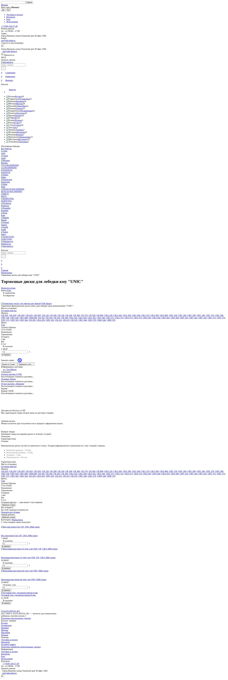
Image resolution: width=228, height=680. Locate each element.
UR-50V (37, 315)
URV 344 (193, 318)
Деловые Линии (8, 379)
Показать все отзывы (10, 512)
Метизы (19, 104)
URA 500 (154, 315)
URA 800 (164, 315)
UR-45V (29, 315)
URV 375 (5, 320)
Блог (8, 19)
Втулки (18, 96)
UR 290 (53, 315)
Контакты (10, 17)
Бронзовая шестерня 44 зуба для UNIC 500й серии (23, 579)
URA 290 (127, 315)
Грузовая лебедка (8, 311)
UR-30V (21, 315)
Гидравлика (24, 99)
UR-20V (4, 315)
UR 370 (84, 315)
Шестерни (22, 139)
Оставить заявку (8, 644)
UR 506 (64, 318)
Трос (15, 127)
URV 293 (50, 320)
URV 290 (191, 315)
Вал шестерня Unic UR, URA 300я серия (19, 536)
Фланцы (19, 134)
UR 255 (74, 320)
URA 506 (175, 318)
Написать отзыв (8, 505)
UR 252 (58, 320)
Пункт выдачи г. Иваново (12, 384)
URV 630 (14, 318)
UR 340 (68, 315)
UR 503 (41, 318)
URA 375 (128, 318)
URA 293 (41, 320)
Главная (4, 270)
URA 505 (165, 318)
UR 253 (66, 320)
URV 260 (182, 315)
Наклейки (21, 106)
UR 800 (99, 315)
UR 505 (56, 318)
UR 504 (49, 318)
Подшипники (27, 111)
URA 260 (117, 315)
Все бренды (6, 148)
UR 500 (92, 315)
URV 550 (5, 318)
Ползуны (21, 113)
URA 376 (138, 318)
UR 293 (32, 320)
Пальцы (19, 108)
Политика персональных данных (16, 618)
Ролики (18, 120)
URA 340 (136, 315)
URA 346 (101, 318)
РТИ (15, 118)
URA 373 (110, 318)
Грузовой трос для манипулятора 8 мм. (18, 595)
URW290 (33, 318)
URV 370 (210, 315)
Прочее (18, 115)
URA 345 (91, 318)
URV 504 (24, 320)
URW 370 (111, 320)
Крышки (20, 101)
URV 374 (221, 318)
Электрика (23, 142)
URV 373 (212, 318)
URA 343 (73, 318)
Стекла (18, 125)
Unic (9, 290)
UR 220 (45, 315)
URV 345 (202, 318)
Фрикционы (25, 137)
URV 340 (201, 315)
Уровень (19, 130)
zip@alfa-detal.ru (8, 40)
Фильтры (21, 132)
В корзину (6, 355)
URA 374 (119, 318)
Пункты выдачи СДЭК (11, 374)
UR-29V (12, 315)
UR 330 (61, 315)
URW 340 (101, 320)
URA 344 (82, 318)
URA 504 (156, 318)
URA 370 (145, 315)
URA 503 (147, 318)
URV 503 (14, 320)
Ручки (17, 123)
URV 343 (184, 318)
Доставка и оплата (14, 14)
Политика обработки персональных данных (21, 647)
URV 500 (219, 315)
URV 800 (24, 318)
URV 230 (173, 315)
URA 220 (108, 315)
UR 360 (76, 315)
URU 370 (92, 320)
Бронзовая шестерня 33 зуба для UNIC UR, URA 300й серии (28, 557)
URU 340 (82, 320)
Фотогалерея (12, 22)
